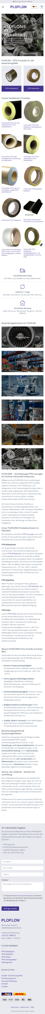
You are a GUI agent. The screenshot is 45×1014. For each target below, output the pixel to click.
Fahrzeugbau (23, 434)
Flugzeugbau (22, 337)
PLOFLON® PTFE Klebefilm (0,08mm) (33, 190)
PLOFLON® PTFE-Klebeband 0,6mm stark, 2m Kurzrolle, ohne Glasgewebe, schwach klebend (11, 252)
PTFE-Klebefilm (33, 586)
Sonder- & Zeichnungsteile (12, 975)
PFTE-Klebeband (8, 951)
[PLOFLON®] (19, 7)
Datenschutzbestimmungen (22, 896)
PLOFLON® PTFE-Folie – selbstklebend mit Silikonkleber (32, 158)
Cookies (5, 986)
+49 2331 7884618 (9, 935)
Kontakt (5, 984)
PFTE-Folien (6, 957)
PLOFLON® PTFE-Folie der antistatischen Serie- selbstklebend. (11, 125)
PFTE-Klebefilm (7, 954)
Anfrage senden (10, 908)
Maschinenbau (22, 459)
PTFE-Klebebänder (15, 553)
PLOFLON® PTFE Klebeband (11, 220)
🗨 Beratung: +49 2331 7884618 (22, 1)
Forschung (22, 385)
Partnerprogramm (9, 978)
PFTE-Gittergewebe (9, 959)
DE (36, 7)
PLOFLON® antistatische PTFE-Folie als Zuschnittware (33, 220)
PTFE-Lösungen (28, 534)
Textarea (5, 880)
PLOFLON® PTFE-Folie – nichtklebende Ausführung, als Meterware (11, 158)
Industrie (22, 410)
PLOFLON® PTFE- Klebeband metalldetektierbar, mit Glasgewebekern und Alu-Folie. (33, 253)
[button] (3, 6)
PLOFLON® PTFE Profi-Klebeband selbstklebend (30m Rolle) (32, 127)
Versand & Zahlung (9, 981)
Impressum (15, 1007)
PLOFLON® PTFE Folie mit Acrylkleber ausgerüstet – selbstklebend (10, 190)
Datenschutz (24, 1007)
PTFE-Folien (12, 614)
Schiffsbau (22, 361)
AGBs (32, 1007)
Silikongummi (7, 962)
